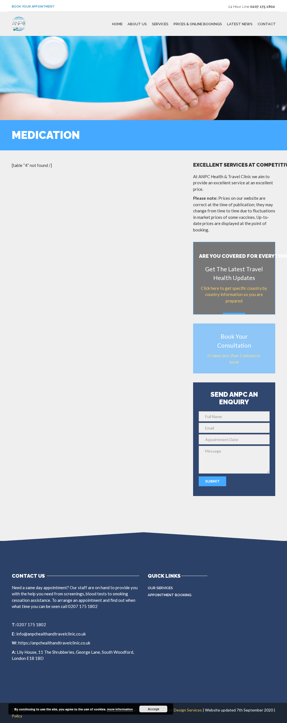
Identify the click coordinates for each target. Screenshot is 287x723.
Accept (153, 708)
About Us (137, 24)
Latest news (240, 24)
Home (117, 24)
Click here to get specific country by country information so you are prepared (234, 294)
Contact (267, 24)
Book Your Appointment (33, 6)
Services (160, 24)
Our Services (160, 588)
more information (120, 709)
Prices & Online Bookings (197, 24)
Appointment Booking (169, 595)
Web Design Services (183, 710)
